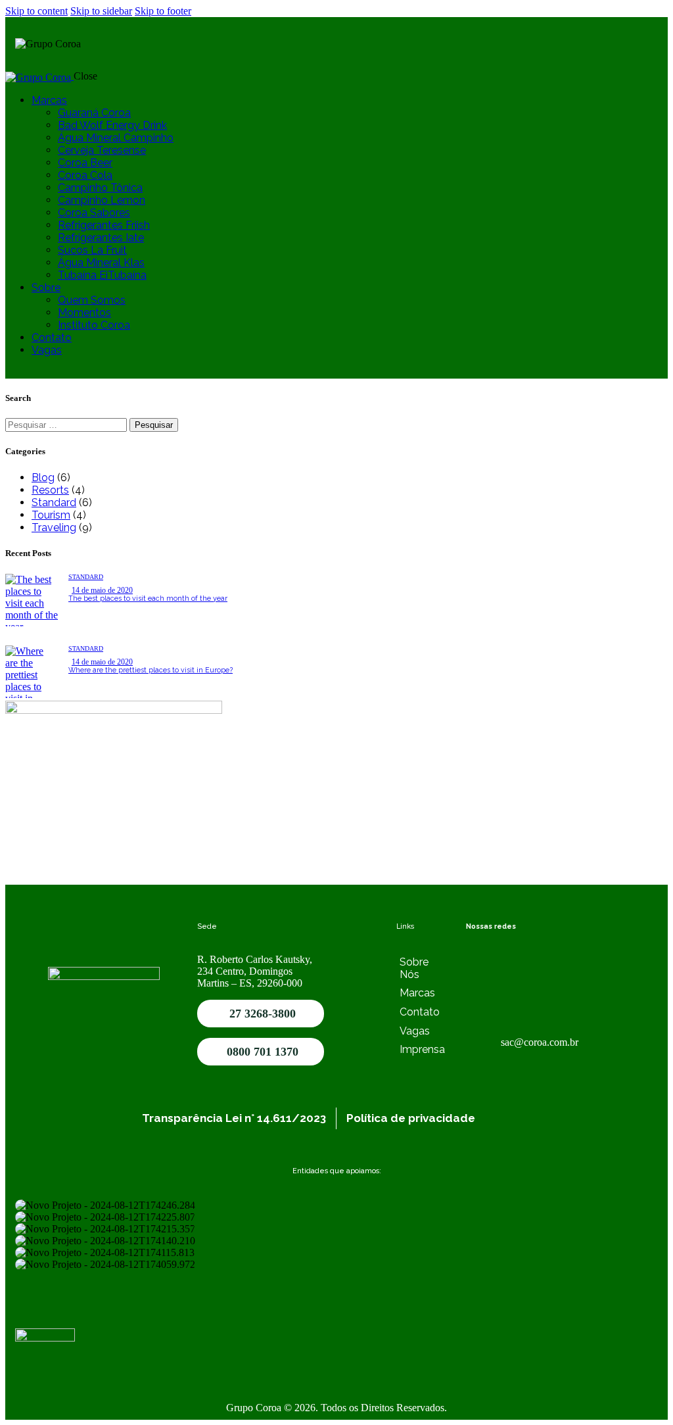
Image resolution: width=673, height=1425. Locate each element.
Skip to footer (163, 10)
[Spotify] (553, 993)
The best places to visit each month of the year (147, 598)
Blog (43, 477)
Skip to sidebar (101, 10)
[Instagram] (482, 958)
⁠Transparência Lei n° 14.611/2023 (234, 1118)
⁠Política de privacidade (410, 1118)
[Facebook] (517, 958)
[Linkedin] (588, 958)
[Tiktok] (482, 993)
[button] (336, 1282)
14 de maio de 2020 (102, 590)
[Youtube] (553, 958)
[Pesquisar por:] (67, 424)
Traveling (54, 527)
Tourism (51, 515)
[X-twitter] (517, 993)
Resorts (50, 490)
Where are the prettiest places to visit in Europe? (150, 670)
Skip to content (36, 10)
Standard (54, 502)
